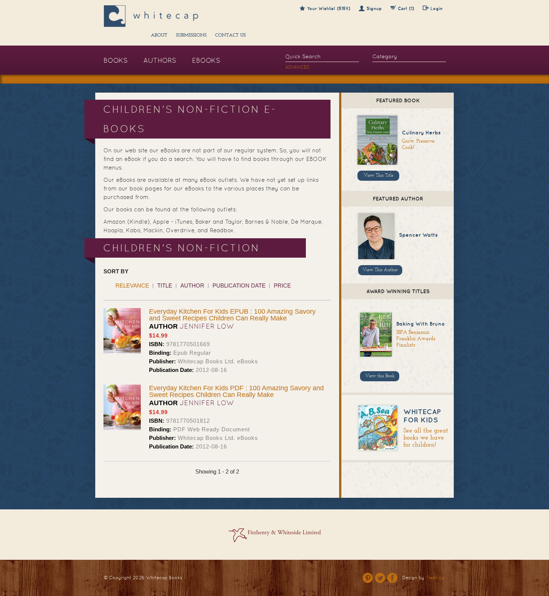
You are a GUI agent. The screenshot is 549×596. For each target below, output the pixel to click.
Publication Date (239, 285)
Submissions (191, 35)
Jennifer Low (207, 326)
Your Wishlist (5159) (328, 8)
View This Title (378, 175)
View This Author (380, 270)
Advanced (297, 67)
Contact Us (230, 35)
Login (436, 8)
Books (115, 60)
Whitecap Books (164, 577)
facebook (392, 578)
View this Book (379, 376)
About (159, 35)
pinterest (368, 578)
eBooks (206, 60)
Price (282, 285)
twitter (380, 578)
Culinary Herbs (421, 133)
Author (192, 285)
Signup (374, 8)
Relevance (132, 285)
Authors (159, 60)
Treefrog (435, 577)
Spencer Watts (418, 235)
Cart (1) (406, 8)
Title (164, 285)
